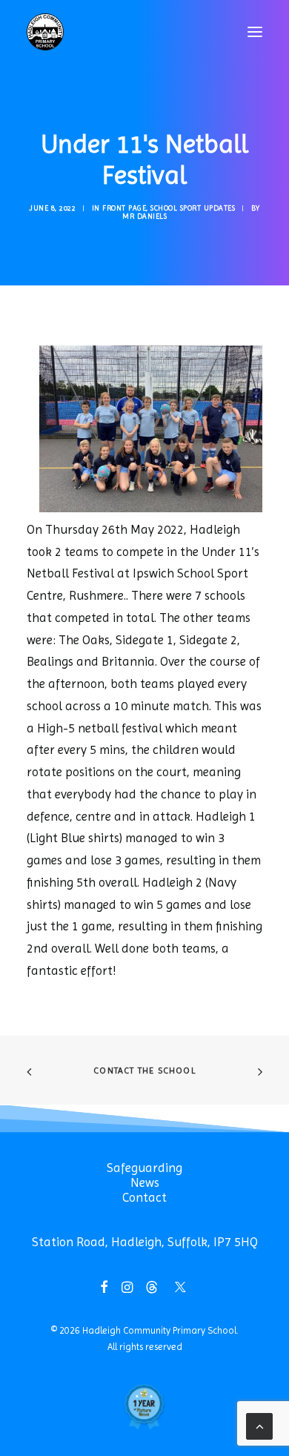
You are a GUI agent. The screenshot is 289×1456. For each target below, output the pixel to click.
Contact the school (144, 1070)
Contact (144, 1197)
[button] (255, 32)
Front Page (124, 208)
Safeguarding (144, 1167)
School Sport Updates (192, 208)
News (144, 1182)
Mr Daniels (144, 216)
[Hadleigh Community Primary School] (45, 31)
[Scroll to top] (259, 1424)
